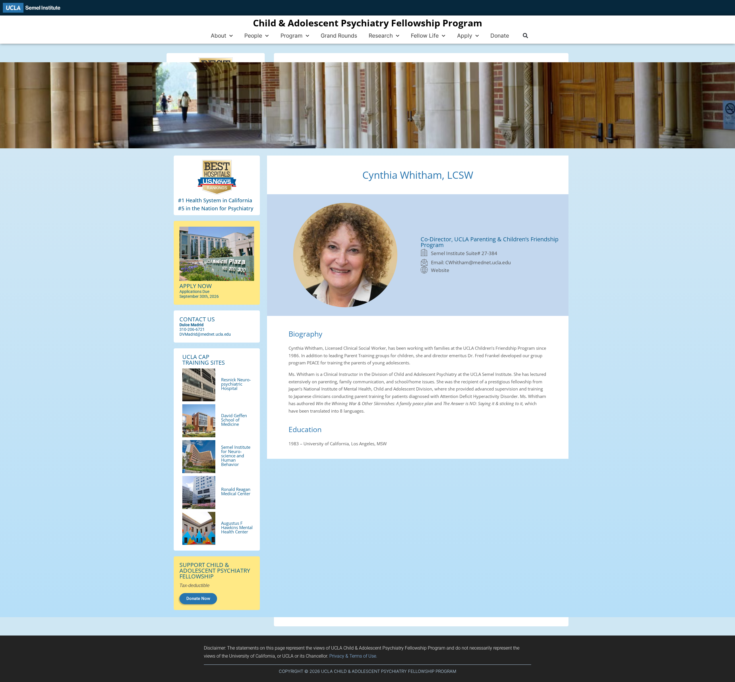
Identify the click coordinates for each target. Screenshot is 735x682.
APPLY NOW (195, 286)
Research (381, 35)
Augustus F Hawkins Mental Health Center (237, 527)
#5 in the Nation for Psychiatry (215, 208)
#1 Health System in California (215, 200)
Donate (499, 35)
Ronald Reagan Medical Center (235, 491)
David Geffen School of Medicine (234, 420)
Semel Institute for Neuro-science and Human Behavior (235, 455)
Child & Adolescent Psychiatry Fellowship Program (367, 23)
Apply (464, 35)
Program (292, 35)
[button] (525, 35)
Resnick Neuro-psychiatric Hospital (236, 384)
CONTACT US (197, 319)
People (253, 35)
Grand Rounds (339, 35)
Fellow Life (425, 35)
